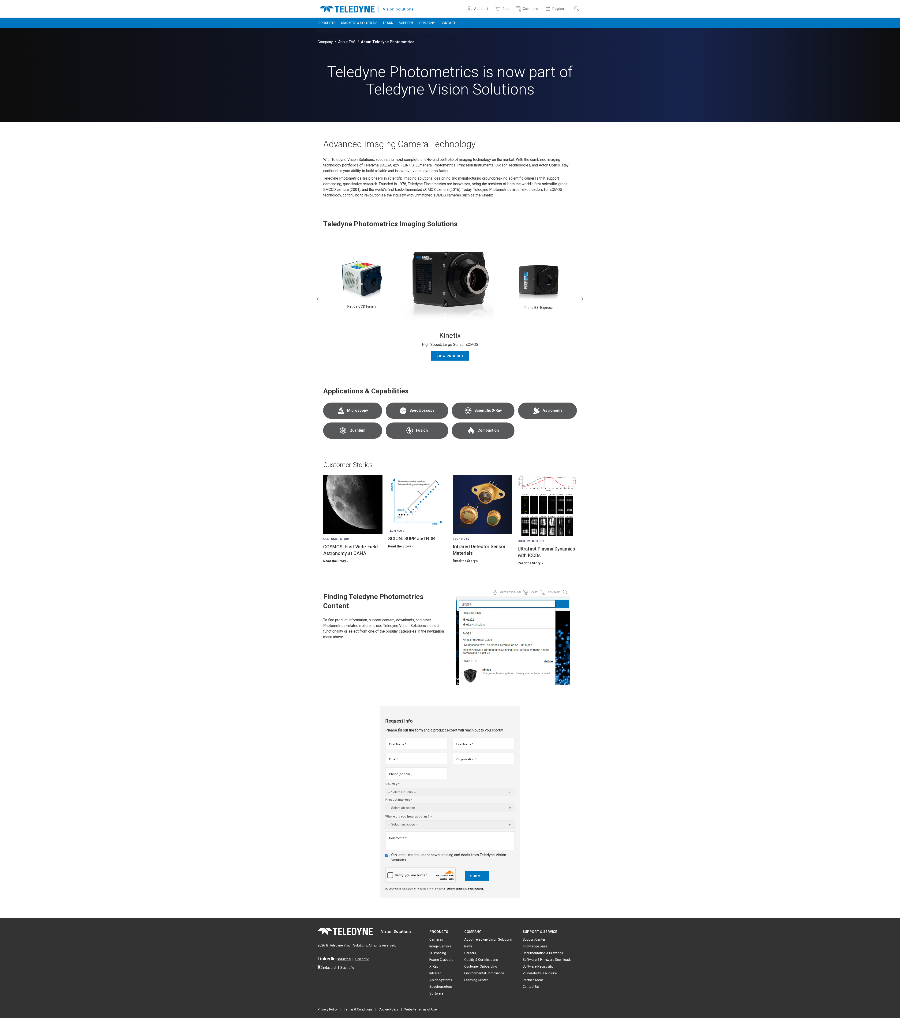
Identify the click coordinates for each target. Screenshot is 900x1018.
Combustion (488, 430)
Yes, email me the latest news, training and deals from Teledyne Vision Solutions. (448, 857)
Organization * (466, 759)
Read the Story (334, 561)
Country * (392, 784)
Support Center (534, 939)
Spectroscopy (421, 410)
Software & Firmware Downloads (547, 959)
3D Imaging (437, 953)
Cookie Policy (388, 1009)
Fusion (422, 430)
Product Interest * (398, 799)
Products (327, 23)
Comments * (397, 838)
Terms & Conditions (358, 1009)
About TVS (347, 42)
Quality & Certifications (481, 959)
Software (436, 993)
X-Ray (433, 966)
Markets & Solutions (359, 23)
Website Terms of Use (420, 1009)
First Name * (397, 744)
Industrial (344, 959)
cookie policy (475, 888)
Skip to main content (450, 4)
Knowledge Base (535, 946)
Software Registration (539, 966)
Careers (470, 953)
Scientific (362, 959)
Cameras (436, 939)
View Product (450, 356)
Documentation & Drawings (543, 953)
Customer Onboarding (480, 966)
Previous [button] (317, 299)
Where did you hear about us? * (408, 816)
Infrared (435, 973)
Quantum (357, 430)
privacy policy (454, 888)
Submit (477, 876)
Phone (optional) (400, 774)
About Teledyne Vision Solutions (488, 939)
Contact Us (531, 986)
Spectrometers (440, 986)
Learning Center (476, 980)
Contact (448, 23)
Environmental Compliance (484, 973)
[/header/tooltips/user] (470, 9)
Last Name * (464, 744)
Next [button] (582, 299)
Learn (388, 23)
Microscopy (357, 410)
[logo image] (366, 8)
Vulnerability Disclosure (540, 973)
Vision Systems (440, 980)
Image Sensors (440, 946)
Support (406, 23)
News (468, 946)
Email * (393, 759)
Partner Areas (533, 980)
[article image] (352, 504)
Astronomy (552, 410)
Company (427, 23)
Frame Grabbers (441, 959)
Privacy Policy (328, 1009)
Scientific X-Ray (488, 410)
